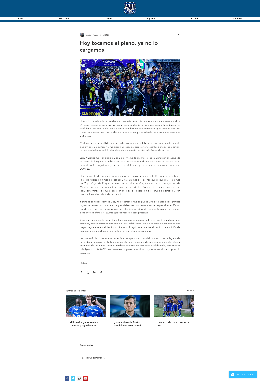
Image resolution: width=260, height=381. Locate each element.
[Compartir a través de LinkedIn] (94, 272)
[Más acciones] (178, 35)
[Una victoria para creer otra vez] (174, 306)
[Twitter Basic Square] (73, 378)
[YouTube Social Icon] (85, 378)
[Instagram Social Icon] (79, 378)
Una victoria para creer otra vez (173, 324)
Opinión (83, 263)
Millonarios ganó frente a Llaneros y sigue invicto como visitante (84, 324)
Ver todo (190, 290)
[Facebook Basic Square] (67, 378)
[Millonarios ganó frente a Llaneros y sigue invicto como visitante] (86, 306)
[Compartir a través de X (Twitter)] (88, 272)
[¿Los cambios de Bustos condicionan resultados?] (130, 306)
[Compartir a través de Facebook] (81, 272)
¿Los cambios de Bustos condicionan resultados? (127, 324)
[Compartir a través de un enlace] (101, 272)
